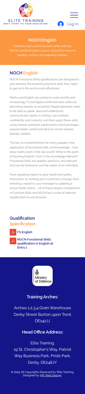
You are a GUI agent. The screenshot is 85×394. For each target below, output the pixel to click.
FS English (24, 232)
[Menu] (74, 15)
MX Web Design (50, 375)
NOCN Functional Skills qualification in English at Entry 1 (35, 243)
